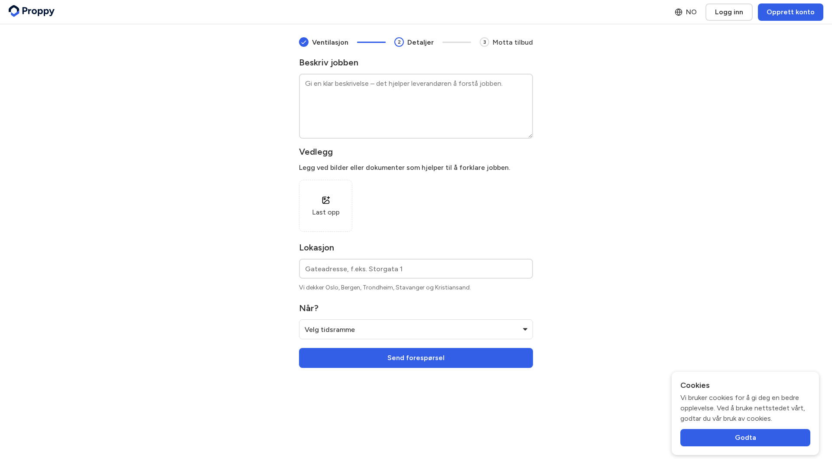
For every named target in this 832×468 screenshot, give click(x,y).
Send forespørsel (416, 358)
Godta (745, 437)
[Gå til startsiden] (32, 12)
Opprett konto (791, 12)
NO (691, 12)
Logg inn (729, 12)
